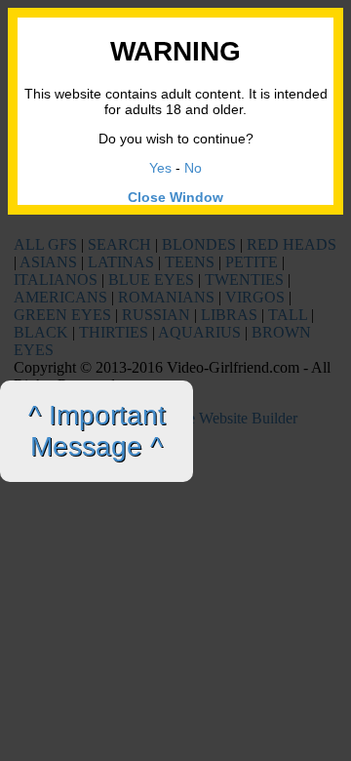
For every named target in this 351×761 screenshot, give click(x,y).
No (193, 168)
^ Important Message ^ (97, 430)
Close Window (175, 197)
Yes (160, 168)
